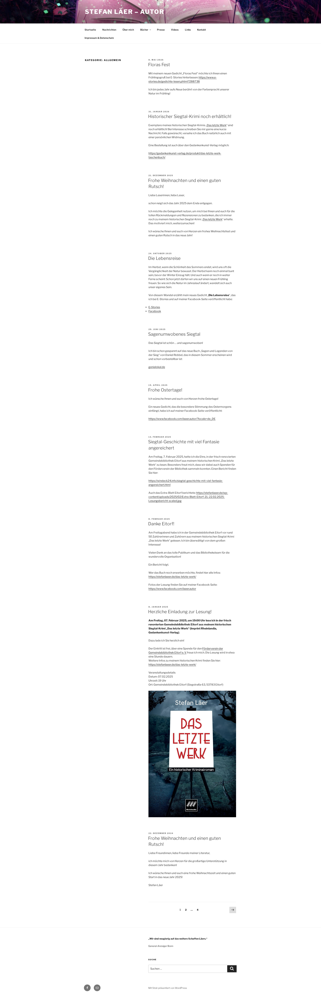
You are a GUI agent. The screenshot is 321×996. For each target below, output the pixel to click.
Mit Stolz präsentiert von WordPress (167, 987)
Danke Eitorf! (161, 523)
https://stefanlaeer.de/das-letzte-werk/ (172, 576)
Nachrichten (109, 29)
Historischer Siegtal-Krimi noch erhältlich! (189, 116)
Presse (161, 29)
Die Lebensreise (164, 258)
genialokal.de (156, 367)
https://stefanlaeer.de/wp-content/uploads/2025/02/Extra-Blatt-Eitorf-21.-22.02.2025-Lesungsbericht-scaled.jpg (188, 496)
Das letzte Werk (216, 125)
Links (188, 29)
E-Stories (154, 307)
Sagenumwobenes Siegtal (174, 334)
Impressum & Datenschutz (99, 37)
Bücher (144, 29)
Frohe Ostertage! (165, 389)
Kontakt (201, 29)
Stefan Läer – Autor (124, 11)
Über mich (128, 29)
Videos (175, 29)
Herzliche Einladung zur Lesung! (179, 611)
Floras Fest (159, 64)
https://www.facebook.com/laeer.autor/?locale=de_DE (182, 418)
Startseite (90, 29)
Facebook (154, 311)
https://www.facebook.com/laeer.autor (172, 588)
